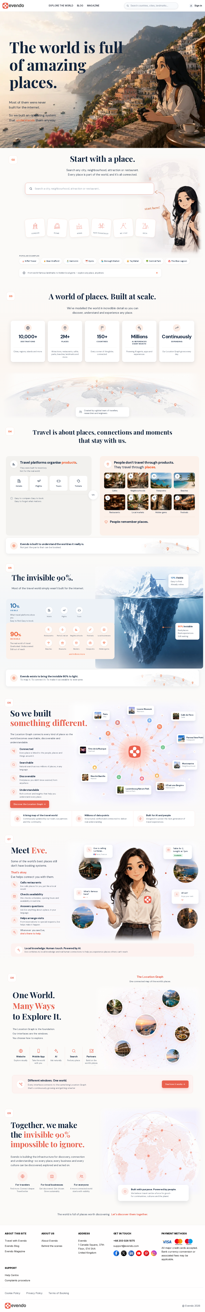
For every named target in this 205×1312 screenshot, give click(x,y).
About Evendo (49, 1240)
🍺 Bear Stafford (51, 261)
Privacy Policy (34, 1293)
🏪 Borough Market (110, 261)
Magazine (93, 5)
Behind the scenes (51, 1245)
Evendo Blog (12, 1245)
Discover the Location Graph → (30, 804)
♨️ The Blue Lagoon (177, 261)
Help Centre (12, 1275)
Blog (80, 5)
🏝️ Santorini (72, 261)
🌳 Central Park (153, 261)
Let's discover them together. (129, 1214)
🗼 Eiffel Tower (29, 261)
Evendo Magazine (15, 1251)
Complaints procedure (17, 1280)
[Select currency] (184, 6)
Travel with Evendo (16, 1240)
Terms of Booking (58, 1293)
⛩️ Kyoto (89, 261)
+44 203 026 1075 (124, 1240)
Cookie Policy (12, 1293)
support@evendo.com (126, 1245)
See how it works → (175, 1084)
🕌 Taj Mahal (133, 261)
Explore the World (61, 5)
